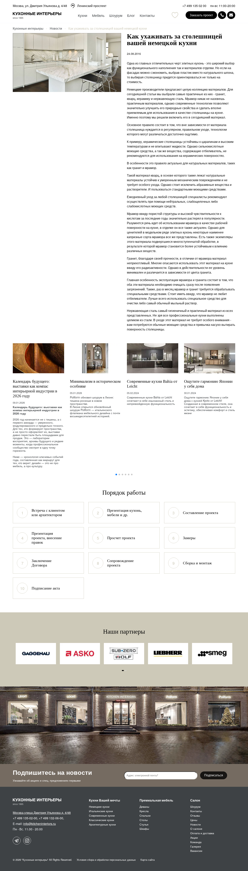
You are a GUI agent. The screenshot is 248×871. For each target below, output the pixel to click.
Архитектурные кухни (102, 824)
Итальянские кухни (101, 811)
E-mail (231, 15)
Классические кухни (101, 820)
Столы (144, 820)
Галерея (195, 846)
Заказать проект (201, 15)
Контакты (147, 15)
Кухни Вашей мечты (104, 800)
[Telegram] (17, 840)
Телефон (222, 15)
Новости (195, 824)
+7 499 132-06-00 (51, 818)
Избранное (175, 15)
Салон (195, 800)
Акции (194, 837)
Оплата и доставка (202, 833)
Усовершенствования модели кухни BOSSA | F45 (209, 383)
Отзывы (195, 815)
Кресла (144, 811)
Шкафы (144, 829)
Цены (193, 820)
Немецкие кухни (99, 806)
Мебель (98, 15)
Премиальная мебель (156, 800)
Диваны (144, 806)
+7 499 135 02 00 (194, 6)
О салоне (196, 829)
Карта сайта (147, 860)
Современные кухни (102, 815)
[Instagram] (27, 840)
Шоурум (115, 15)
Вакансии (196, 851)
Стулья (144, 824)
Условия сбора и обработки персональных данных (106, 860)
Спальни (145, 815)
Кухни (82, 15)
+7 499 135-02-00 (25, 818)
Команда (196, 842)
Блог (131, 15)
